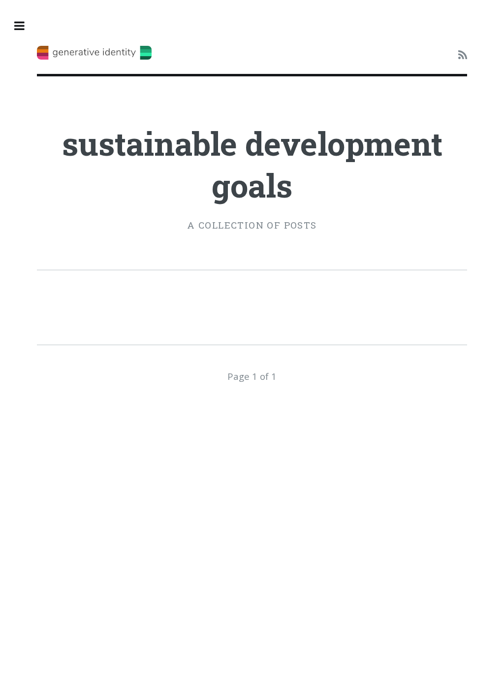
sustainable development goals (252, 164)
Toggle (25, 26)
